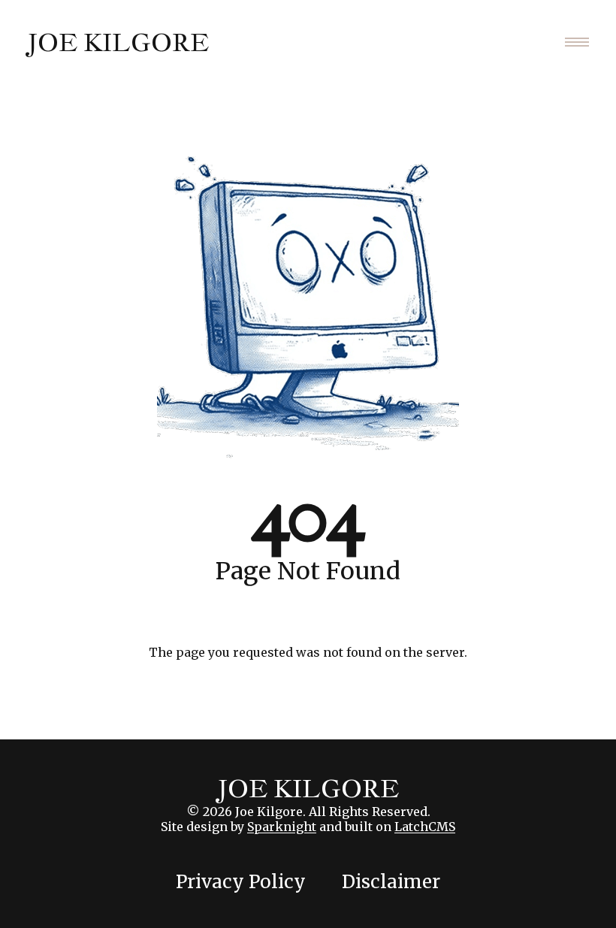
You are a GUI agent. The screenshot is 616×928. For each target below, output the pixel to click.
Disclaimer (391, 881)
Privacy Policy (241, 881)
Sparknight (281, 826)
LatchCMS (424, 826)
